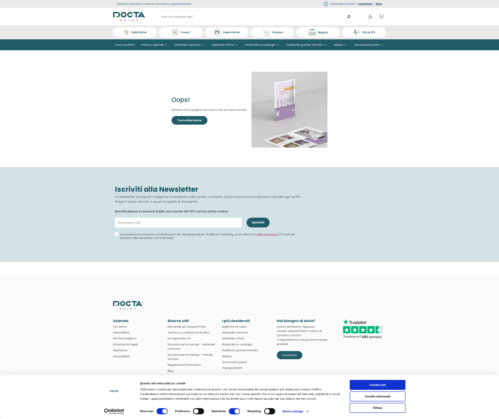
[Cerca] (349, 17)
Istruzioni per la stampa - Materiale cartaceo (191, 346)
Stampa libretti (232, 368)
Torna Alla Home (189, 120)
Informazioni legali (125, 344)
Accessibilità (121, 356)
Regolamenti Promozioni (184, 365)
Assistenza (120, 350)
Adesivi (338, 45)
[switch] (198, 411)
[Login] (370, 16)
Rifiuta (377, 407)
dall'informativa (267, 234)
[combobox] (256, 16)
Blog (170, 371)
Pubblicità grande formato (305, 45)
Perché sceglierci (124, 338)
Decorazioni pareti (367, 45)
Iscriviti (258, 222)
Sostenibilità (121, 332)
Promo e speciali (152, 45)
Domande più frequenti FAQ (187, 327)
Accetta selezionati (377, 396)
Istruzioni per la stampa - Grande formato (190, 357)
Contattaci (289, 355)
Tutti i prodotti (124, 45)
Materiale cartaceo (188, 45)
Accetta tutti (377, 384)
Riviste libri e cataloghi (260, 45)
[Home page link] (129, 16)
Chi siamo (120, 327)
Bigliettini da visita (234, 327)
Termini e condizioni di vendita (188, 332)
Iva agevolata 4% (179, 338)
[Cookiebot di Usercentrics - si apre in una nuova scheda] (114, 411)
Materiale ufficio (223, 45)
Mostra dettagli (292, 411)
